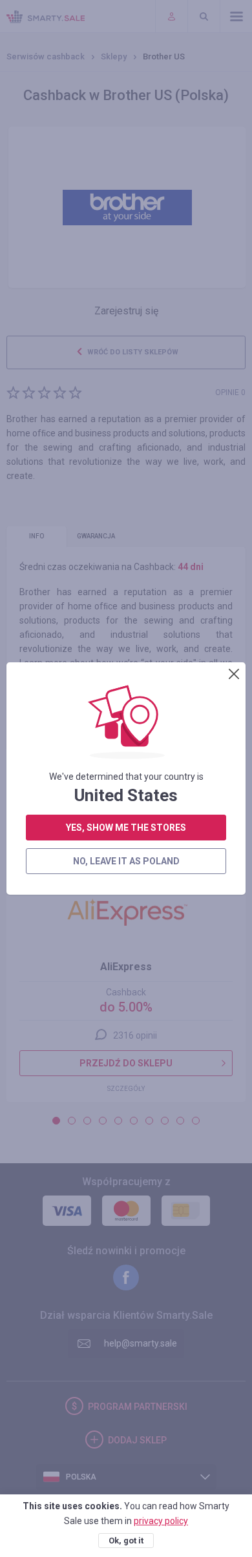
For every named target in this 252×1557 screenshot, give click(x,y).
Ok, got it (126, 1540)
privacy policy (161, 1521)
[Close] (234, 674)
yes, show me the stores (126, 827)
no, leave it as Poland (126, 861)
